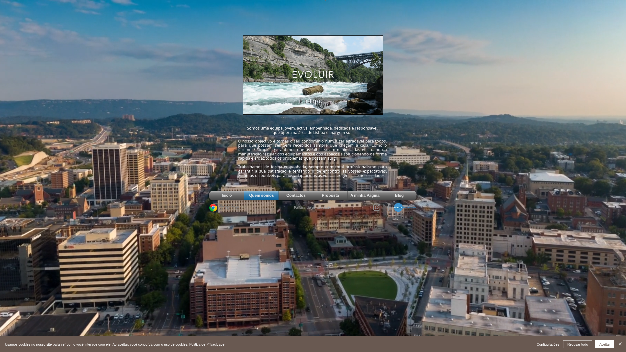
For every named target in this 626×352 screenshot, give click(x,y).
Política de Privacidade (206, 344)
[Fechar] (620, 344)
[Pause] (249, 108)
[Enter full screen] (376, 108)
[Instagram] (376, 207)
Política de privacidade (312, 207)
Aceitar (604, 344)
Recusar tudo (577, 344)
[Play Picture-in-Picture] (368, 108)
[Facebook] (388, 207)
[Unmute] (258, 108)
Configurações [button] (548, 344)
